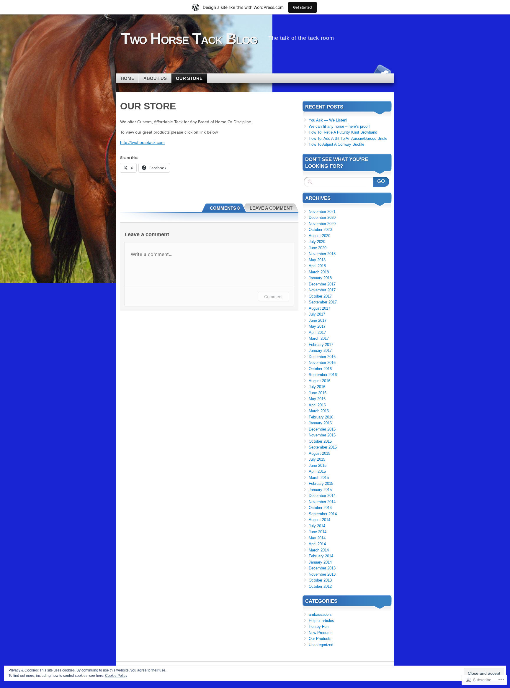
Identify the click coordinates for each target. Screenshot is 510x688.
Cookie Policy (116, 676)
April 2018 (317, 266)
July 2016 (317, 387)
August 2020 (319, 236)
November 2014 (322, 502)
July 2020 (317, 241)
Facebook (381, 71)
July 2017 (317, 314)
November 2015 (322, 435)
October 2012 (320, 586)
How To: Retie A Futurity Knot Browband (343, 132)
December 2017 (322, 284)
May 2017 (317, 326)
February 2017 (321, 344)
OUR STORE (189, 78)
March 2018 (319, 272)
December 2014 (322, 495)
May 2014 (317, 538)
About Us (155, 78)
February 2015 (321, 483)
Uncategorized (321, 645)
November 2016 (322, 362)
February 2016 (321, 417)
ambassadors (320, 614)
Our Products (320, 638)
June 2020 (317, 248)
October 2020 (320, 229)
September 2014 (323, 514)
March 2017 (319, 338)
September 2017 (323, 302)
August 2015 (319, 453)
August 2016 (319, 381)
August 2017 (319, 308)
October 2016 (320, 369)
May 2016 (317, 399)
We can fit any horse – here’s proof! (339, 126)
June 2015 (317, 465)
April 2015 (317, 471)
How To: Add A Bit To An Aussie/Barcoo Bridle (348, 138)
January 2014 (320, 562)
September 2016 (323, 374)
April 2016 (317, 405)
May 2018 (317, 260)
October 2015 (320, 441)
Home (127, 78)
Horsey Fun (318, 626)
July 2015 (317, 459)
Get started (302, 7)
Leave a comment (271, 208)
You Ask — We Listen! (328, 120)
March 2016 (319, 411)
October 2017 (320, 296)
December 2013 (322, 568)
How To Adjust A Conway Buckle (336, 144)
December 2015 (322, 429)
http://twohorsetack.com (142, 142)
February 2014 (321, 556)
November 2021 (322, 211)
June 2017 (317, 320)
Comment (273, 296)
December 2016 (322, 356)
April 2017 (317, 332)
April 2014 (317, 544)
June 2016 (317, 393)
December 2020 (322, 217)
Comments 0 (225, 208)
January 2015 (320, 489)
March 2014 (319, 550)
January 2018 (320, 278)
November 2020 (322, 223)
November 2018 (322, 254)
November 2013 (322, 574)
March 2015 (319, 477)
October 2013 (320, 580)
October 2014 (320, 507)
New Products (321, 632)
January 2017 (320, 350)
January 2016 (320, 423)
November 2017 (322, 290)
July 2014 (317, 526)
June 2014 (317, 532)
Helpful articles (321, 620)
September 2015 (323, 447)
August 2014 (319, 520)
